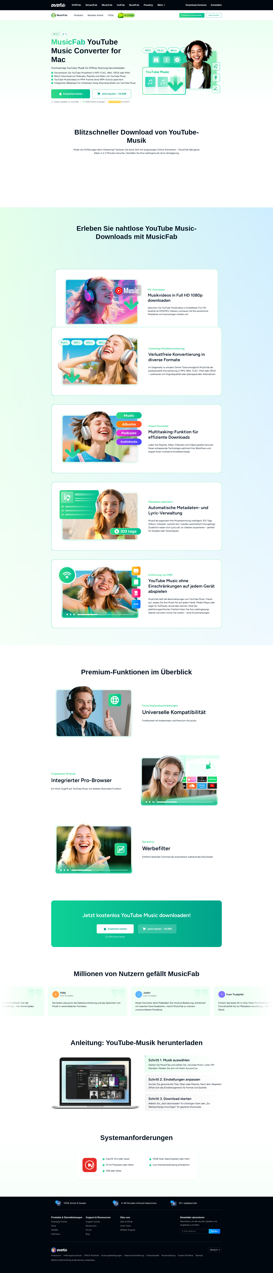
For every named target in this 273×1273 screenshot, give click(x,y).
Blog (88, 1234)
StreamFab (91, 5)
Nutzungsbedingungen (111, 1255)
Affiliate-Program (127, 1230)
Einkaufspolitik (152, 1255)
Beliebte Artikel (95, 15)
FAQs (110, 15)
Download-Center (59, 1221)
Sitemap (199, 1255)
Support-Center (93, 1221)
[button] (191, 15)
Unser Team (125, 1226)
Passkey (148, 5)
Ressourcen (91, 1226)
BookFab (134, 5)
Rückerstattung (168, 1255)
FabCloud (55, 1234)
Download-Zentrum (196, 5)
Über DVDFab (126, 1221)
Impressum (56, 1255)
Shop (53, 1226)
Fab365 (54, 1230)
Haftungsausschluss (73, 1255)
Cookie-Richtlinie (185, 1255)
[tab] (56, 34)
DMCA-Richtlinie (91, 1255)
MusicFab (107, 5)
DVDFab (76, 5)
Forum (89, 1230)
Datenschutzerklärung (134, 1255)
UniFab (121, 5)
